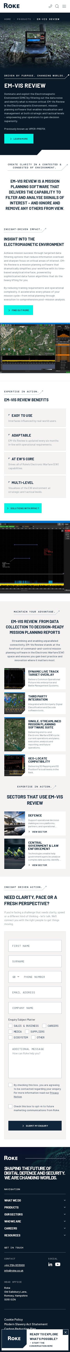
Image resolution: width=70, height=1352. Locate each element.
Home (7, 19)
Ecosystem (21, 1037)
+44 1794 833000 (14, 1265)
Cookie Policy (13, 1319)
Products (24, 19)
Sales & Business (26, 1026)
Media (18, 1031)
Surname (18, 961)
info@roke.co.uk (13, 1270)
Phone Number (34, 977)
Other (41, 1037)
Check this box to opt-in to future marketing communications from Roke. (37, 1108)
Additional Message (28, 1049)
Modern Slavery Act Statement (26, 1324)
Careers (53, 1026)
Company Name (22, 1008)
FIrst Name (21, 946)
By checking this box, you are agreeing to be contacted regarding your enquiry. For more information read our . (37, 1090)
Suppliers (38, 1031)
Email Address (23, 992)
